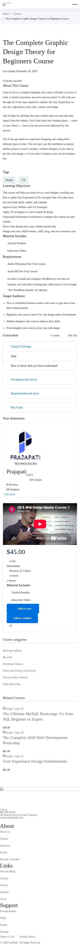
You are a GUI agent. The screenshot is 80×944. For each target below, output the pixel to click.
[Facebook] (5, 820)
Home (6, 13)
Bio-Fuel (7, 657)
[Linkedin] (23, 820)
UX (23, 180)
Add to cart (24, 608)
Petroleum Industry (13, 664)
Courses (17, 13)
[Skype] (11, 820)
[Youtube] (17, 820)
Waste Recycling (11, 684)
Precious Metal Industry (15, 677)
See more (9, 494)
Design (9, 180)
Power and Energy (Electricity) (19, 670)
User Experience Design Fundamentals (35, 761)
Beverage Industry (12, 650)
